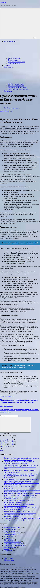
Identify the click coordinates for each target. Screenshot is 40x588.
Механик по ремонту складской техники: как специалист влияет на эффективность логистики (20, 512)
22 (13, 444)
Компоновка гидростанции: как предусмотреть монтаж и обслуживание (19, 471)
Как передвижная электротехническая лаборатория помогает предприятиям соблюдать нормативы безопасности (21, 475)
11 (3, 442)
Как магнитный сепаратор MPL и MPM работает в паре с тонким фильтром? (20, 508)
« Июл (2, 450)
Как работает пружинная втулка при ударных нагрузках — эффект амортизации (19, 505)
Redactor (10, 111)
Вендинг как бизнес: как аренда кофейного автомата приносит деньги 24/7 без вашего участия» (21, 459)
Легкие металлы (13, 60)
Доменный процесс (14, 58)
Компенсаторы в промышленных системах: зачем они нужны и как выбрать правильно (22, 490)
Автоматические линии (15, 84)
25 (3, 446)
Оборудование (8, 540)
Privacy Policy (8, 558)
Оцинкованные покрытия (16, 62)
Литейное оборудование (16, 86)
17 (1, 444)
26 (6, 446)
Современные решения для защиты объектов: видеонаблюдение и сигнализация (19, 462)
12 (6, 442)
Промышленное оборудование (18, 89)
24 (1, 446)
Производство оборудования (17, 87)
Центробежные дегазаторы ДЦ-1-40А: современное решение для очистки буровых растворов (21, 480)
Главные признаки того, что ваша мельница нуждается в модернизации (18, 501)
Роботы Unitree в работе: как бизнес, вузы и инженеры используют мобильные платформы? (22, 519)
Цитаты (6, 549)
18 (3, 444)
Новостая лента (9, 536)
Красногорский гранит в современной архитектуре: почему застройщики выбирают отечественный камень (21, 466)
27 (8, 446)
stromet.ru (3, 2)
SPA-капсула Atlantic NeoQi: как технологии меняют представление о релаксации (21, 483)
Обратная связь (9, 560)
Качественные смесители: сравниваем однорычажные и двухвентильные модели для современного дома (22, 494)
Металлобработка (10, 535)
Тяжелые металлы (14, 63)
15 (13, 442)
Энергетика (8, 91)
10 (1, 442)
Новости (7, 65)
